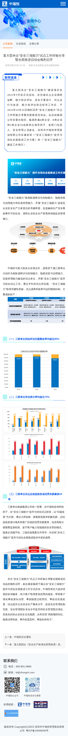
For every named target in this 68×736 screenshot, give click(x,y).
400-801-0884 (23, 666)
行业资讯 (21, 43)
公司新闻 (8, 43)
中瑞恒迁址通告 (22, 637)
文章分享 (34, 43)
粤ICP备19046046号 (37, 730)
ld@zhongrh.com (25, 672)
